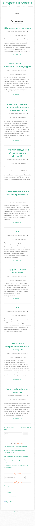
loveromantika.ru (12, 497)
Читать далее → (17, 54)
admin (13, 31)
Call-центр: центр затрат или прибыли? (15, 446)
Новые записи (26, 427)
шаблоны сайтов (12, 512)
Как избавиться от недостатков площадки (16, 456)
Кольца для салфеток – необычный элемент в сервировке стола (17, 107)
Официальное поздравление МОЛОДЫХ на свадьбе (17, 346)
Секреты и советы (17, 3)
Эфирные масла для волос (17, 28)
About (17, 13)
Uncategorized (8, 486)
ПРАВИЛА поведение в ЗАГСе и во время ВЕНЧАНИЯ (17, 153)
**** (17, 232)
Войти (9, 493)
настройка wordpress (22, 512)
